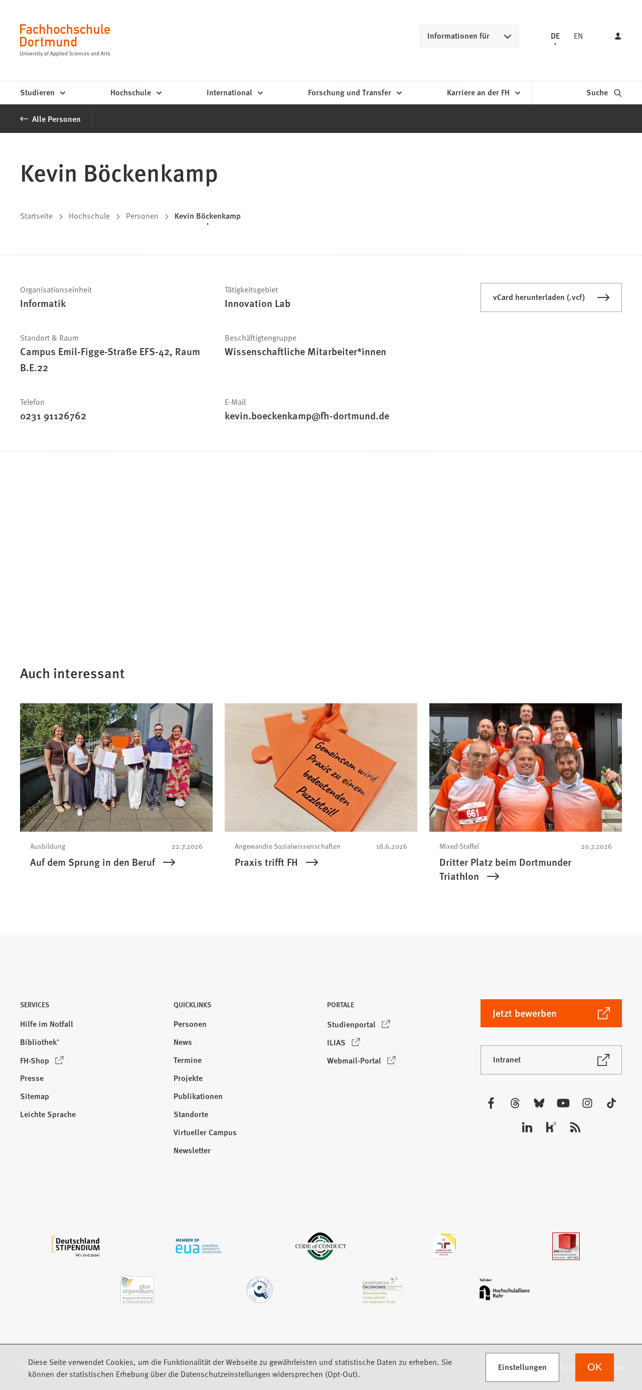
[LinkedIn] (527, 1127)
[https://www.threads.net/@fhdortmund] (515, 1103)
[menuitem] (42, 93)
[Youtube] (563, 1103)
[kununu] (551, 1127)
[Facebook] (491, 1103)
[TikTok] (611, 1103)
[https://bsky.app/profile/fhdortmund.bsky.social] (539, 1103)
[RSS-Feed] (575, 1127)
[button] (91, 1007)
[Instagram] (587, 1103)
